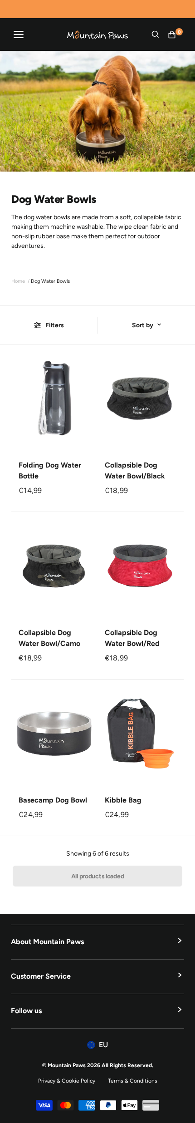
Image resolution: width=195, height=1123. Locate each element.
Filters (54, 325)
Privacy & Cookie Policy (66, 1081)
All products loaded (97, 876)
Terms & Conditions (132, 1081)
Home (18, 281)
